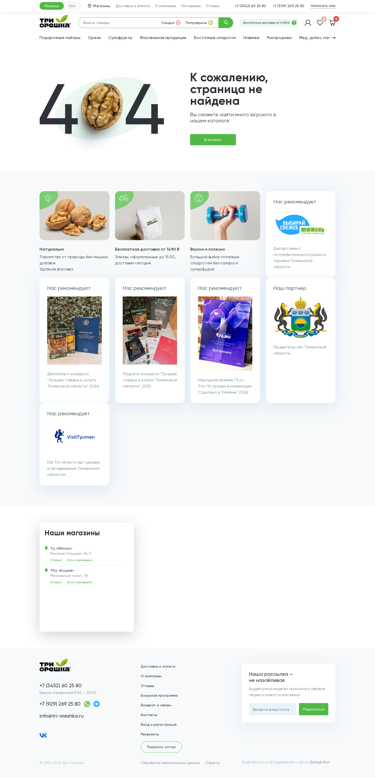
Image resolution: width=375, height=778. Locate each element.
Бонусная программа (159, 695)
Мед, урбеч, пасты (317, 37)
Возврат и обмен (156, 705)
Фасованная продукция (163, 37)
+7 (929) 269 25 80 (288, 6)
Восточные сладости (215, 37)
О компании (165, 6)
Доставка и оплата (133, 6)
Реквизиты (150, 734)
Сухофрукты (120, 37)
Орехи (94, 37)
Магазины (101, 6)
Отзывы (212, 6)
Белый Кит (320, 762)
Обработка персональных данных (170, 763)
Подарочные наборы (60, 37)
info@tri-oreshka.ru (62, 716)
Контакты (149, 715)
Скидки (167, 23)
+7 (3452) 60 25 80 (250, 6)
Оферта (212, 763)
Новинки (251, 37)
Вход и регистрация (159, 724)
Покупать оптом (161, 747)
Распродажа (279, 37)
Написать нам (323, 6)
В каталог (213, 140)
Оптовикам (191, 6)
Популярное (196, 23)
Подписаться (313, 709)
